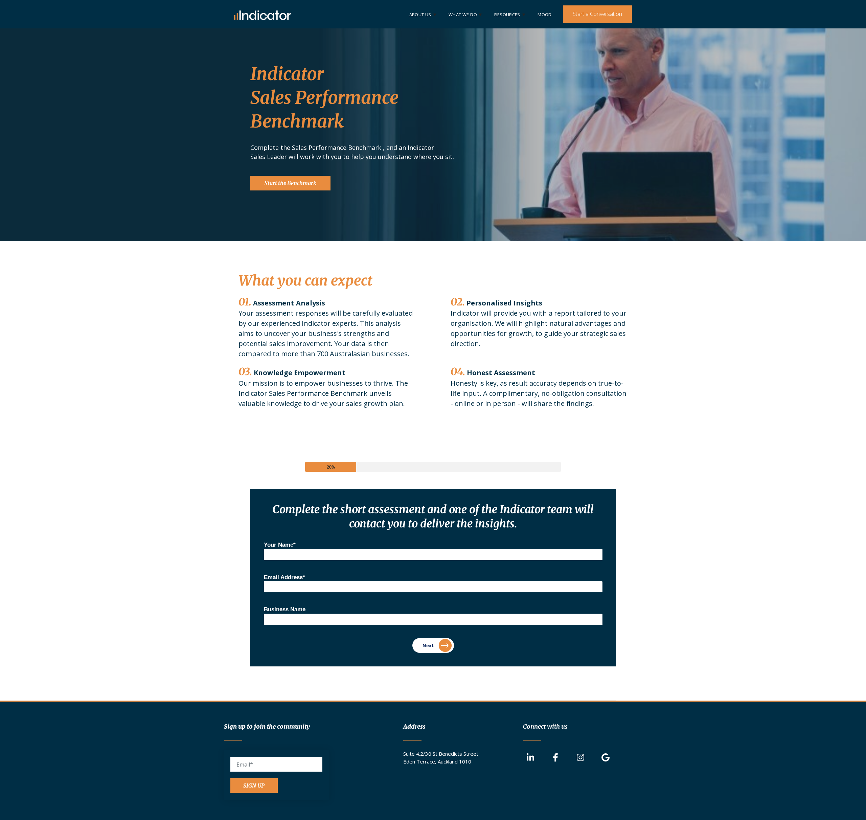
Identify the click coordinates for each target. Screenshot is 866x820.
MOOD (545, 15)
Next (428, 645)
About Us (420, 15)
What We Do (463, 15)
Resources (507, 15)
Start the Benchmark (290, 183)
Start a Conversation (597, 14)
